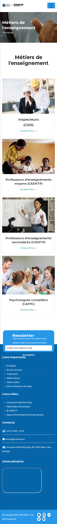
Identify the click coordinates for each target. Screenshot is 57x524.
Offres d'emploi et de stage (19, 386)
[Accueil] (20, 6)
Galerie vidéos (13, 382)
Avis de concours (14, 370)
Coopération (12, 374)
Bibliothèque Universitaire (18, 406)
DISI (15, 515)
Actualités (11, 366)
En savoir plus (27, 131)
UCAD (20, 515)
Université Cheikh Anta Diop (19, 402)
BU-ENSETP (12, 411)
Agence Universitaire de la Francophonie (25, 415)
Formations (8, 32)
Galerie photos (13, 378)
